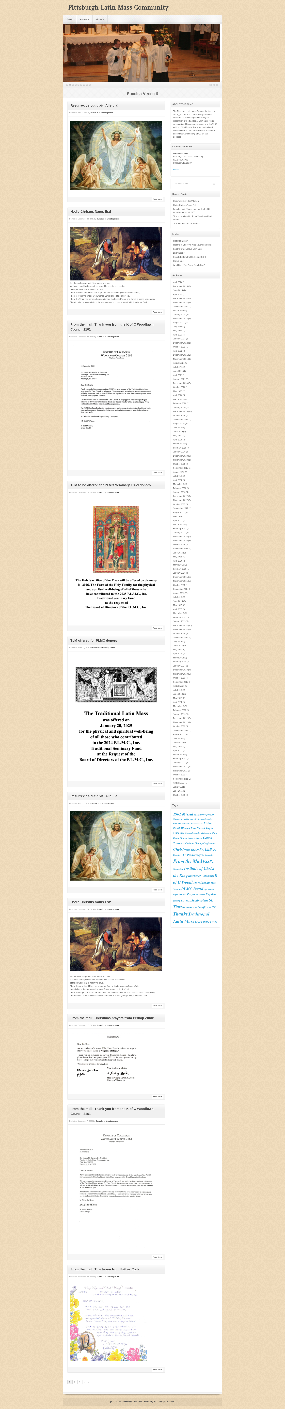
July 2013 (177, 690)
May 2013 (177, 698)
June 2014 (178, 645)
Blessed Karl (188, 828)
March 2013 (178, 706)
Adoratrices (199, 814)
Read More (157, 199)
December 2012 (180, 718)
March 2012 (178, 755)
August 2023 (179, 322)
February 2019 (179, 448)
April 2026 (177, 282)
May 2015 (177, 605)
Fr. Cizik (206, 849)
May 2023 (177, 331)
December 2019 (180, 411)
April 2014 (177, 654)
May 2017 (177, 516)
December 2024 (180, 298)
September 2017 (180, 508)
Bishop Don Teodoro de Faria (192, 823)
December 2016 (180, 537)
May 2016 (177, 557)
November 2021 (180, 359)
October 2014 (179, 633)
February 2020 (179, 403)
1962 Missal (183, 814)
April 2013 (177, 702)
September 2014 (180, 637)
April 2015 (177, 609)
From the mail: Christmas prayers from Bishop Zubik (112, 1018)
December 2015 (180, 577)
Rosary (176, 900)
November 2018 (180, 460)
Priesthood (200, 894)
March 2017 (178, 524)
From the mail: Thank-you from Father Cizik (104, 1269)
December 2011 (180, 767)
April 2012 (177, 750)
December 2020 (180, 383)
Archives (84, 19)
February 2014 (179, 662)
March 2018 (178, 484)
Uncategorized (107, 113)
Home (70, 19)
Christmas (181, 849)
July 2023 (177, 327)
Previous (210, 85)
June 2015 (178, 601)
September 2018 (180, 468)
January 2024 (179, 314)
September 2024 (180, 306)
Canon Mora (210, 833)
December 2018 (180, 456)
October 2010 (179, 795)
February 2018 (179, 488)
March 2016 (178, 565)
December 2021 (180, 355)
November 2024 (180, 302)
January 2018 (179, 492)
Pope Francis (180, 894)
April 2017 (177, 520)
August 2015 (179, 593)
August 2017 (179, 512)
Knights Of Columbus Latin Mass (187, 249)
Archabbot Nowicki (188, 819)
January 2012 (179, 763)
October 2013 (179, 678)
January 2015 (179, 621)
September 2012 (180, 730)
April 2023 (177, 335)
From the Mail (187, 860)
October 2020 (179, 387)
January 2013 (179, 714)
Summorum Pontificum (196, 907)
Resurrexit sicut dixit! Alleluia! (94, 105)
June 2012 (178, 742)
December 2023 (180, 319)
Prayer (191, 894)
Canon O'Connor (195, 838)
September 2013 (180, 682)
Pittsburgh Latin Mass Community (118, 7)
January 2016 (179, 573)
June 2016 (178, 553)
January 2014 (179, 666)
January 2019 (179, 452)
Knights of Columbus (201, 876)
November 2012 (180, 722)
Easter (195, 849)
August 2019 (179, 423)
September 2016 (180, 549)
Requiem (211, 894)
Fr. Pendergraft (192, 855)
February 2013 (179, 710)
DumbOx (94, 113)
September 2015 (180, 589)
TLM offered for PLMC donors (93, 640)
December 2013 (180, 670)
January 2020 (179, 407)
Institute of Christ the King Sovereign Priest (192, 245)
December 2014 (180, 625)
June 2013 (178, 694)
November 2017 (180, 500)
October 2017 (179, 504)
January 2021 (179, 379)
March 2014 (178, 658)
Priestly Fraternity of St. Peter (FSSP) (189, 257)
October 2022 (179, 347)
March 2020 (178, 399)
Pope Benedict (209, 889)
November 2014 (180, 629)
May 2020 (177, 391)
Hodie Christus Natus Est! (90, 211)
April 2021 (177, 375)
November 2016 (180, 540)
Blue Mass (185, 833)
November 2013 (180, 674)
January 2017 (179, 532)
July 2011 (177, 787)
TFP (213, 907)
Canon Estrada (197, 833)
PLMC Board (192, 888)
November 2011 (180, 771)
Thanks (180, 913)
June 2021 (178, 371)
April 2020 (177, 395)
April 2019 (177, 440)
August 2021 (179, 363)
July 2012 (177, 738)
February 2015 (179, 617)
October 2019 (179, 415)
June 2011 (178, 791)
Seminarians (199, 900)
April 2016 (177, 561)
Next (217, 85)
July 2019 (177, 427)
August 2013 (179, 686)
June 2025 (178, 290)
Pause (214, 85)
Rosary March (186, 901)
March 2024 (178, 310)
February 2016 (179, 569)
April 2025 (177, 294)
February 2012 (179, 758)
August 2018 (179, 472)
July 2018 (177, 476)
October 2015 (179, 585)
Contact (100, 19)
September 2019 (180, 419)
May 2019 (177, 436)
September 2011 (180, 779)
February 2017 (179, 528)
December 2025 (180, 286)
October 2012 (179, 726)
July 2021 (177, 367)
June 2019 (178, 432)
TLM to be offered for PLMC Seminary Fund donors (110, 485)
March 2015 (178, 613)
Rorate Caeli (179, 261)
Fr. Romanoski (207, 855)
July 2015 (177, 597)
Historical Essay (180, 241)
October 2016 (179, 545)
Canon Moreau (180, 838)
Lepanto (205, 882)
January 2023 (179, 339)
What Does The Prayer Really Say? (189, 265)
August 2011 (178, 783)
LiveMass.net (179, 253)
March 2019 (178, 444)
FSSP (207, 861)
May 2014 (177, 650)
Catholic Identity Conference (200, 843)
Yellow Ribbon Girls (206, 922)
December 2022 (180, 343)
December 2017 (180, 496)
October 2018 (179, 464)
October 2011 (179, 775)
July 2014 (177, 641)
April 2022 (177, 351)
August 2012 (179, 734)
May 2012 (177, 746)
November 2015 (180, 581)
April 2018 (177, 480)
